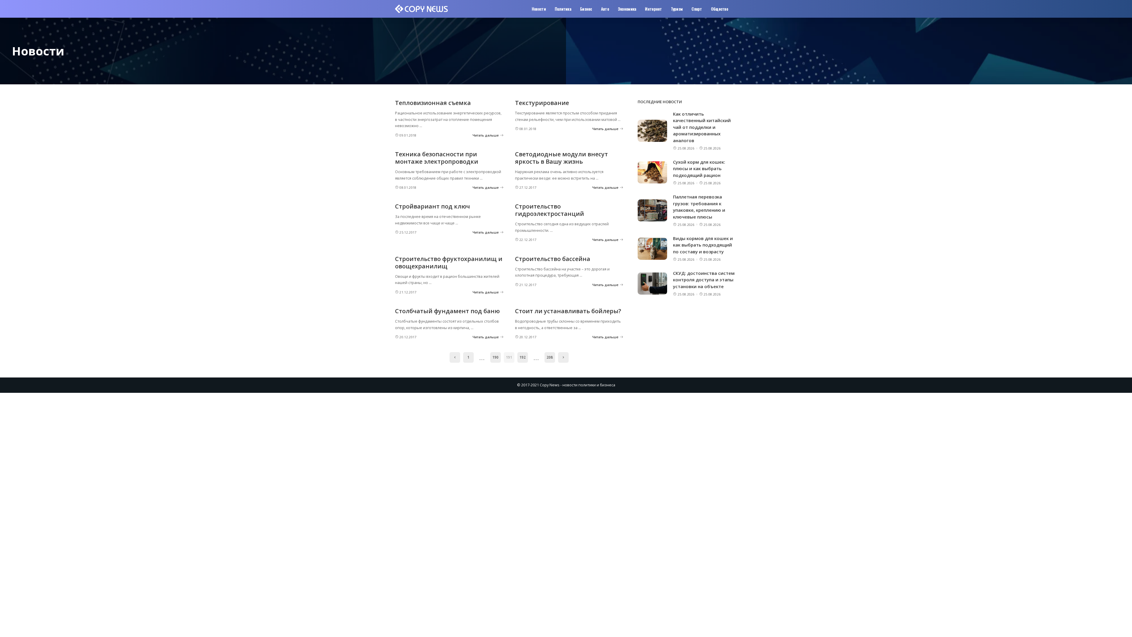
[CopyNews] (421, 8)
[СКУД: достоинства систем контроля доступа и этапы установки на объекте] (652, 283)
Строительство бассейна (552, 259)
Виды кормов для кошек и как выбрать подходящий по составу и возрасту (703, 245)
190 (495, 357)
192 (522, 357)
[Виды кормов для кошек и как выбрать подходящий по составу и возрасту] (652, 249)
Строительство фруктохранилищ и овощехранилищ (448, 262)
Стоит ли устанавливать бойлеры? (568, 311)
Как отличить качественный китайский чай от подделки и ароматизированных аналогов (702, 127)
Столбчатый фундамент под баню (447, 311)
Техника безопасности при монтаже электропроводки (436, 157)
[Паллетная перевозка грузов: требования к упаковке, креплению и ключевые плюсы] (652, 210)
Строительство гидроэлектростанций (549, 210)
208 (550, 357)
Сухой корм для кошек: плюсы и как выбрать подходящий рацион (699, 168)
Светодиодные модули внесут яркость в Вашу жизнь (561, 157)
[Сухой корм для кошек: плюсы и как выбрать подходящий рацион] (652, 172)
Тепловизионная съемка (433, 103)
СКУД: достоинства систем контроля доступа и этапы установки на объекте (704, 279)
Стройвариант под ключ (432, 206)
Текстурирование (542, 103)
